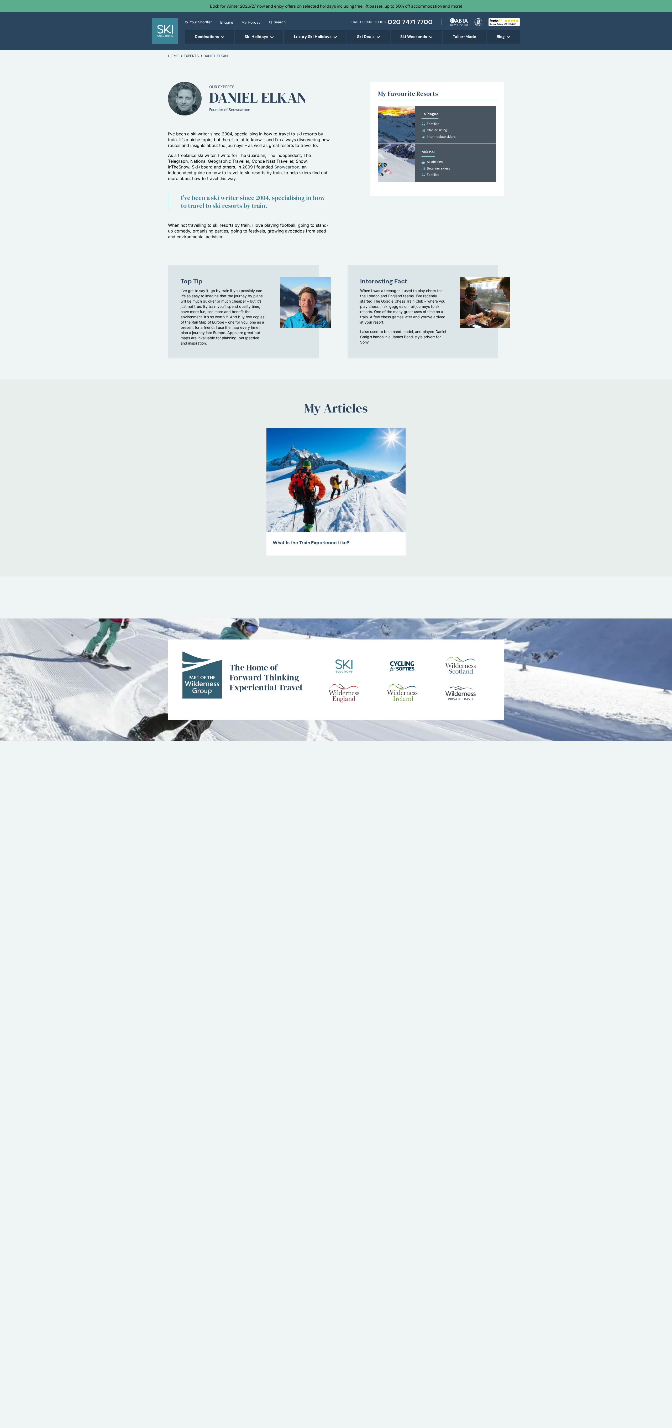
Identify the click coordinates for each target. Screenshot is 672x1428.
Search (280, 22)
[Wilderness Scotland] (460, 666)
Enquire (226, 22)
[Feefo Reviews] (504, 21)
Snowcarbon (286, 167)
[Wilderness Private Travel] (460, 693)
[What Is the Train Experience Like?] (336, 480)
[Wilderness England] (344, 693)
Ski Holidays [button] (256, 36)
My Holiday (251, 22)
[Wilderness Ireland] (402, 693)
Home (173, 56)
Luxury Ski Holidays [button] (313, 36)
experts (191, 56)
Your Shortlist (201, 22)
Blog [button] (501, 36)
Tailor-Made (464, 36)
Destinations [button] (207, 36)
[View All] (437, 125)
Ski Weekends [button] (413, 36)
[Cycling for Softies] (402, 666)
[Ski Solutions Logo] (344, 666)
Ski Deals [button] (366, 36)
